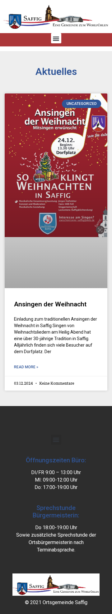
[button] (56, 38)
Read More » (26, 367)
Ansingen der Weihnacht (50, 304)
